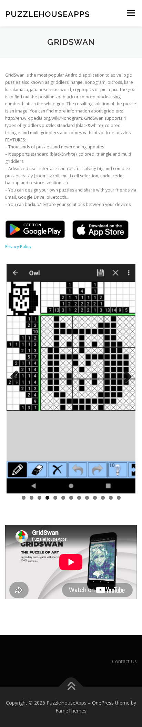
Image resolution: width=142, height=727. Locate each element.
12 (111, 498)
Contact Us (124, 661)
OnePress (103, 702)
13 (119, 498)
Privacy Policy (18, 246)
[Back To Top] (71, 686)
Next (125, 377)
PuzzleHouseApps (47, 13)
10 (95, 498)
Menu (130, 13)
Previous (17, 377)
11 (103, 498)
